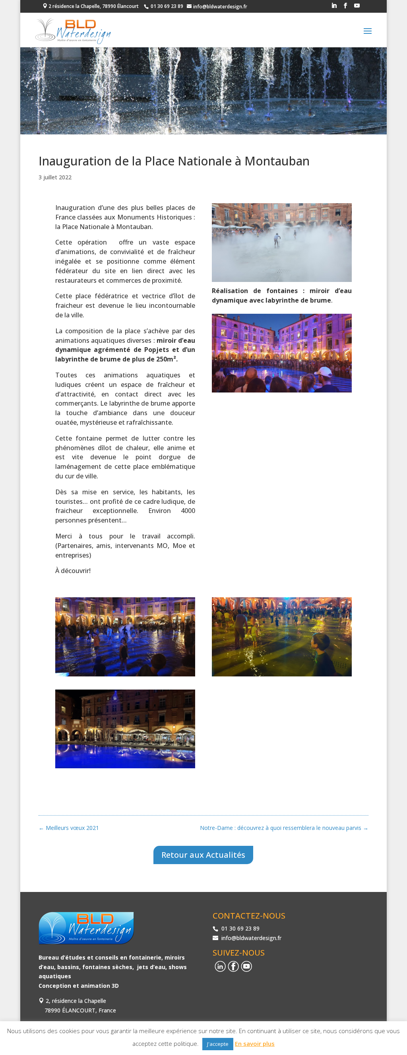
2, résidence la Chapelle (76, 1000)
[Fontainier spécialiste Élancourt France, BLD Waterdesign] (282, 279)
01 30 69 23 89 (167, 6)
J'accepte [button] (218, 1043)
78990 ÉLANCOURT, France (80, 1010)
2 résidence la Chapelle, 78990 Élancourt (93, 6)
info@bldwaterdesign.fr (251, 938)
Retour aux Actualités (203, 854)
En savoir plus (255, 1043)
